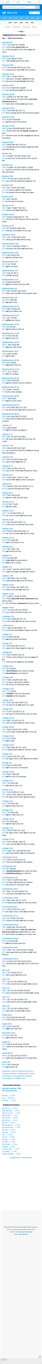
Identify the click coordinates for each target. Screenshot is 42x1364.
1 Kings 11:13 (8, 689)
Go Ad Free (4, 1359)
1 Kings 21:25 (8, 736)
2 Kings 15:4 (7, 810)
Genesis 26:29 (8, 94)
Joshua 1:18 (7, 446)
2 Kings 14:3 (7, 790)
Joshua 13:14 (8, 538)
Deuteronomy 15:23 (10, 360)
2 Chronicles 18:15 (10, 898)
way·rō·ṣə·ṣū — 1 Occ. (11, 1113)
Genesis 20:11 (8, 74)
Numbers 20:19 (8, 235)
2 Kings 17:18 (8, 839)
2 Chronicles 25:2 (9, 907)
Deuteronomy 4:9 (9, 298)
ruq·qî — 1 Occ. (8, 1137)
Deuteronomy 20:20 (10, 396)
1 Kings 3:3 (7, 643)
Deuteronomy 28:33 (10, 414)
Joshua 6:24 (7, 475)
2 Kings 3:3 (7, 763)
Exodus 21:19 (8, 226)
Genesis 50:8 (7, 142)
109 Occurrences (9, 1091)
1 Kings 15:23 (8, 727)
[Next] (39, 610)
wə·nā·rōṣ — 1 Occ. (10, 1115)
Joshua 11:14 (8, 511)
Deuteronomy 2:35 (10, 253)
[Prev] (2, 610)
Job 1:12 (5, 970)
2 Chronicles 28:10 (10, 925)
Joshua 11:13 (8, 502)
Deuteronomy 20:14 (10, 378)
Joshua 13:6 (7, 529)
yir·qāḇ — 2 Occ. (9, 1142)
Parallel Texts (20, 1078)
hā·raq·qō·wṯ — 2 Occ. (11, 1125)
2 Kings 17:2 (7, 828)
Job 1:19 (5, 1006)
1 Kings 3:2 (7, 634)
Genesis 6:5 (7, 42)
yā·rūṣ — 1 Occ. (8, 1123)
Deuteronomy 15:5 (10, 351)
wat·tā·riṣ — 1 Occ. (10, 1108)
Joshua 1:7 (7, 425)
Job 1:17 (5, 997)
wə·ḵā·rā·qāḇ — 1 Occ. (11, 1154)
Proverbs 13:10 (8, 1033)
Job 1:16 (5, 988)
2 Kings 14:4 (7, 801)
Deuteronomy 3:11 (10, 271)
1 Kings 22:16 (8, 745)
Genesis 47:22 (8, 117)
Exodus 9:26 (7, 197)
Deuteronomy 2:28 (10, 244)
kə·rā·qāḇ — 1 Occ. (10, 1144)
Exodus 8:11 (7, 165)
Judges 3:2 (7, 556)
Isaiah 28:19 (7, 1053)
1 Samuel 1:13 (8, 616)
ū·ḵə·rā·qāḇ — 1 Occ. (11, 1149)
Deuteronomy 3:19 (10, 280)
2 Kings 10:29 (8, 772)
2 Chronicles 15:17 (10, 889)
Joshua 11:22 (8, 520)
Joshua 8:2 (7, 484)
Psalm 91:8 (7, 1024)
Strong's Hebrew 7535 (11, 1088)
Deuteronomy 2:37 (10, 262)
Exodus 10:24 (8, 214)
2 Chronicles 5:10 (9, 857)
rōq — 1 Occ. (7, 1135)
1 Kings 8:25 (7, 677)
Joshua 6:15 (7, 457)
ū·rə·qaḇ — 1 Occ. (9, 1151)
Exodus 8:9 (7, 153)
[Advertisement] (21, 1198)
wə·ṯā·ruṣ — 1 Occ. (10, 1120)
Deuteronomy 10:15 (10, 306)
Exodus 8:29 (7, 185)
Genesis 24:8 (7, 85)
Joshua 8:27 (7, 493)
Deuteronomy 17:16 (10, 369)
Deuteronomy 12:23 (10, 333)
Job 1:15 (5, 979)
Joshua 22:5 (7, 547)
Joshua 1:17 (7, 434)
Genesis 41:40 (8, 108)
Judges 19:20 (8, 594)
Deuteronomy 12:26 (10, 342)
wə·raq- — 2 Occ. (9, 1100)
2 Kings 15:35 (8, 819)
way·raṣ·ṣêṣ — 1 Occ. (11, 1111)
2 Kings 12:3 (7, 781)
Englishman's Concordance (21, 1158)
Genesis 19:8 (7, 65)
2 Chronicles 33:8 (9, 947)
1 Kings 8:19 (7, 666)
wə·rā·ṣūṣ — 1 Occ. (10, 1118)
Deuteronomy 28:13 (10, 405)
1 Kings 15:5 (7, 709)
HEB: (4, 45)
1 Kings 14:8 (7, 700)
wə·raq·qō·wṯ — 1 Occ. (11, 1127)
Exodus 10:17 (8, 206)
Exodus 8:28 (7, 176)
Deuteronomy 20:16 (10, 387)
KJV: (4, 47)
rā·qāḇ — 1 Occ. (8, 1147)
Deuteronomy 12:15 (10, 315)
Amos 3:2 (6, 1062)
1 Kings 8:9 (7, 652)
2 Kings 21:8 (7, 848)
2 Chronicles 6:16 (9, 878)
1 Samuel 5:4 (7, 625)
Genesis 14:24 (8, 56)
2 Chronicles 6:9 (9, 866)
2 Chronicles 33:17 (10, 959)
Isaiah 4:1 (6, 1042)
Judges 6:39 (7, 576)
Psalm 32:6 (7, 1015)
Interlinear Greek (9, 1071)
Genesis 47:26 (8, 126)
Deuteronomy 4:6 (9, 289)
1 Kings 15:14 (8, 718)
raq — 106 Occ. (8, 1098)
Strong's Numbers (9, 1074)
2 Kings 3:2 (7, 754)
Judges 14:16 (8, 585)
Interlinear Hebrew (24, 1071)
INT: (3, 50)
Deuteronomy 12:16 (10, 324)
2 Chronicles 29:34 (10, 938)
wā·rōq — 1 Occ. (9, 1139)
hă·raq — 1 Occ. (8, 1095)
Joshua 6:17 (7, 466)
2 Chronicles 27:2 (9, 916)
